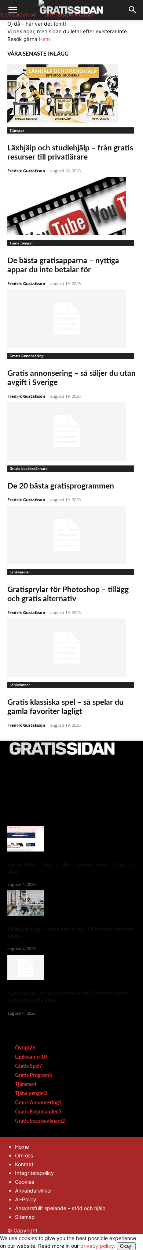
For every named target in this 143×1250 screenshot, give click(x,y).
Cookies (24, 1182)
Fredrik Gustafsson (26, 170)
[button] (12, 10)
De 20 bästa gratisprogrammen (60, 486)
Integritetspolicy (34, 1173)
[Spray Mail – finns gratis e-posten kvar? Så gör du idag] (71, 839)
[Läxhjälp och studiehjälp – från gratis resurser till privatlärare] (71, 93)
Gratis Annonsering (27, 355)
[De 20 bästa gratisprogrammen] (71, 431)
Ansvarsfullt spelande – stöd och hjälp (60, 1208)
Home (22, 1147)
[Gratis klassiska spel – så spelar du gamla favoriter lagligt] (71, 647)
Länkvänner (20, 572)
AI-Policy (25, 1199)
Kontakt (24, 1164)
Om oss (24, 1155)
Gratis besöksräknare (29, 468)
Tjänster (17, 130)
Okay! (126, 1246)
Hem (44, 39)
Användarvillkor (33, 1190)
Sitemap (25, 1217)
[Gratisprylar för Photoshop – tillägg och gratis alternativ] (71, 535)
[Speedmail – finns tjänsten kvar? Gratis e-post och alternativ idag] (71, 967)
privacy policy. (106, 1246)
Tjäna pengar (21, 243)
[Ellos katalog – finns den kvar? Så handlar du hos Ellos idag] (71, 903)
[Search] (132, 10)
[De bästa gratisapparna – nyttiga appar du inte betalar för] (71, 206)
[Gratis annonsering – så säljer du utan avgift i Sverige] (71, 318)
